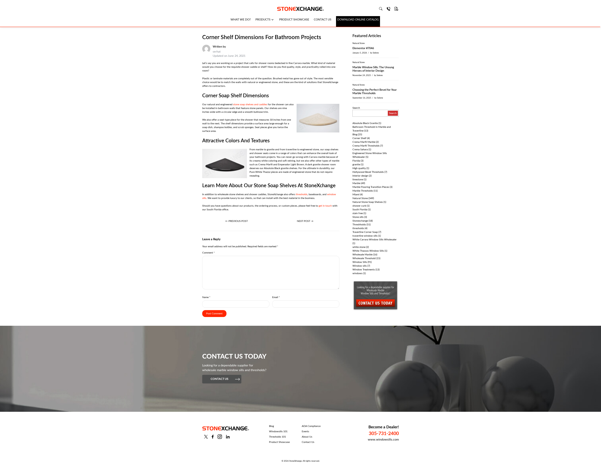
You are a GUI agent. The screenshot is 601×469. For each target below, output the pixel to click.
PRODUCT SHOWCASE (294, 19)
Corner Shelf (359, 138)
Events (305, 431)
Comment (208, 252)
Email (276, 297)
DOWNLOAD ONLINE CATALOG (358, 19)
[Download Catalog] (396, 8)
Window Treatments (363, 269)
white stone (358, 247)
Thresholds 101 (277, 437)
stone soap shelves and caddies (249, 104)
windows (357, 273)
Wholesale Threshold (364, 258)
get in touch (325, 206)
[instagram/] (219, 436)
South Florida (359, 209)
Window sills (359, 266)
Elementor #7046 (363, 48)
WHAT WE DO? (241, 19)
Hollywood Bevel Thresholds (368, 172)
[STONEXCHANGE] (300, 9)
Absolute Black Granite (365, 123)
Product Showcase (279, 442)
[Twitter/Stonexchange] (206, 437)
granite (356, 164)
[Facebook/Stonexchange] (213, 437)
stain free (357, 213)
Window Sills (359, 262)
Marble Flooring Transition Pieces (370, 187)
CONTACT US (322, 19)
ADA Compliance (311, 426)
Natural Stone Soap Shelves (367, 202)
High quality (359, 168)
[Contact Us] (388, 8)
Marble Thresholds (362, 191)
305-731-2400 (384, 433)
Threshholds (359, 224)
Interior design (360, 176)
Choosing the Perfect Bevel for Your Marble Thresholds (374, 92)
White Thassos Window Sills (368, 251)
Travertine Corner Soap (365, 232)
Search (356, 108)
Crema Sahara (360, 149)
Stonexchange (360, 221)
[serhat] (206, 51)
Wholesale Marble (362, 254)
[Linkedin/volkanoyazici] (228, 437)
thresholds (301, 194)
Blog (354, 134)
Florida (356, 161)
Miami (355, 194)
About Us (307, 437)
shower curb (359, 206)
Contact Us (308, 442)
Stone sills (358, 217)
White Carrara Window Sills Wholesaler (374, 239)
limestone (357, 179)
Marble (356, 183)
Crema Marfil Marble (363, 142)
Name (206, 297)
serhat (217, 51)
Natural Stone (358, 43)
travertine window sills (365, 236)
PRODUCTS (262, 19)
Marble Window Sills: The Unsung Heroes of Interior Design (373, 69)
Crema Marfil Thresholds (366, 146)
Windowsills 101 (278, 431)
